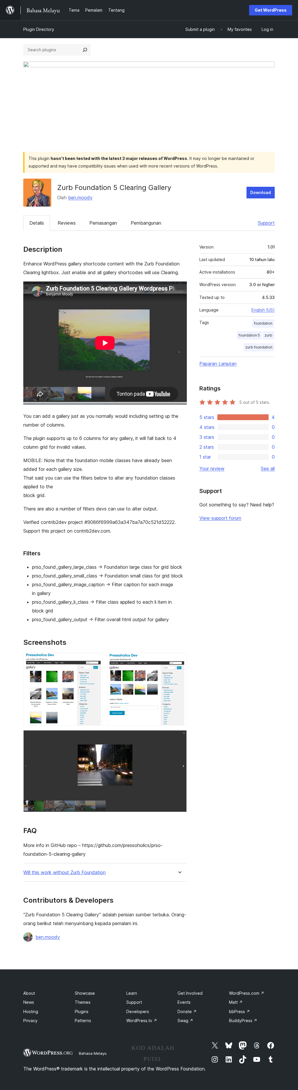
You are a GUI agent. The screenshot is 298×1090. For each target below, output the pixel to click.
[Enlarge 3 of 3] (179, 738)
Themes (83, 1002)
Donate (187, 1011)
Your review (211, 468)
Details (36, 223)
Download (260, 192)
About (29, 993)
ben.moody (80, 197)
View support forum (220, 518)
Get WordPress (271, 10)
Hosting (30, 1011)
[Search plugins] (85, 50)
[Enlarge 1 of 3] (95, 660)
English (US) (263, 309)
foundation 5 (249, 335)
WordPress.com (246, 993)
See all (268, 468)
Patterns (83, 1020)
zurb (268, 335)
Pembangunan (146, 223)
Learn (131, 993)
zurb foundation (258, 347)
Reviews (67, 223)
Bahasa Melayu (93, 1053)
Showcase (85, 993)
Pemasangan (103, 223)
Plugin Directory (38, 29)
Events (184, 1002)
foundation (263, 323)
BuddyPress (243, 1020)
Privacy (30, 1020)
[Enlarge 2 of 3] (179, 660)
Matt (236, 1002)
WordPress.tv (141, 1020)
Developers (137, 1011)
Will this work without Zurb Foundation (64, 872)
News (28, 1002)
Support (266, 223)
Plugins (81, 1011)
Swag (185, 1020)
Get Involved (190, 993)
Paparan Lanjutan (218, 364)
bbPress (239, 1011)
